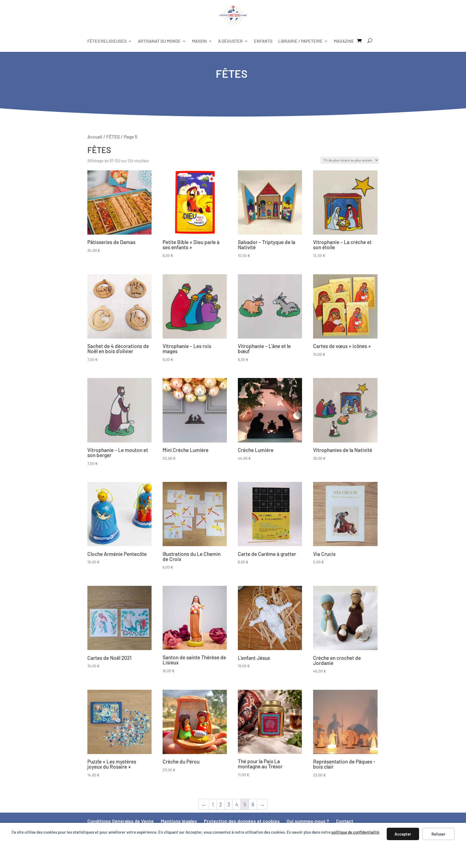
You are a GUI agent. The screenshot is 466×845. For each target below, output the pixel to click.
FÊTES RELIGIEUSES (106, 40)
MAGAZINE (344, 40)
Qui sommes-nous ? (308, 821)
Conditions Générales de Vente (120, 821)
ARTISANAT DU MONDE (159, 40)
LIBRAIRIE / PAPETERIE (300, 40)
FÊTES (113, 136)
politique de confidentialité (355, 832)
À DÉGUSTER (230, 40)
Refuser (438, 834)
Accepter (403, 834)
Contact (344, 821)
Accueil (94, 136)
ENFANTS (263, 40)
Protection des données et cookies (242, 821)
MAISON (199, 40)
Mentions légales (179, 821)
